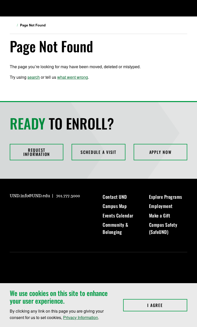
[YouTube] (50, 210)
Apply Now (160, 152)
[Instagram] (13, 210)
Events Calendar (118, 215)
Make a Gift (159, 215)
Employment (161, 206)
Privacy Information (80, 317)
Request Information (36, 152)
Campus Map (115, 206)
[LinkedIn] (38, 210)
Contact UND (115, 196)
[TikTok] (62, 210)
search (33, 77)
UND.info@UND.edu (30, 196)
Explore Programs (165, 196)
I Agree (167, 305)
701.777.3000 (68, 196)
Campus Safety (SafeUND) (163, 228)
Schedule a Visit (98, 152)
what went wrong (72, 77)
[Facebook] (25, 210)
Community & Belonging (116, 228)
